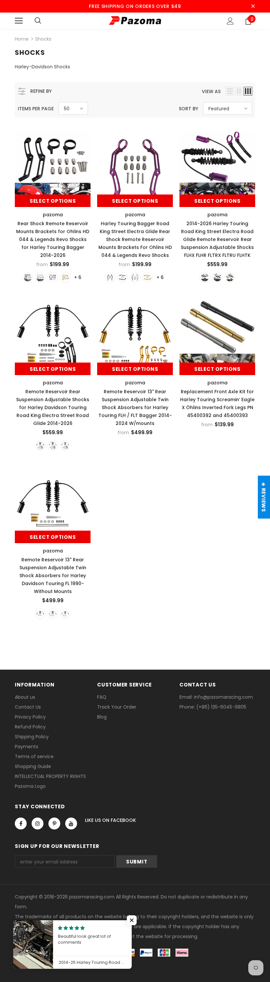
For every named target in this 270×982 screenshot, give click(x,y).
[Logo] (135, 20)
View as (211, 91)
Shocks (43, 39)
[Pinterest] (54, 823)
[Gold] (65, 277)
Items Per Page (36, 108)
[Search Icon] (38, 21)
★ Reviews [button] (263, 497)
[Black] (28, 277)
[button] (132, 920)
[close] (253, 6)
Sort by (188, 108)
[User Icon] (230, 21)
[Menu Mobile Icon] (19, 21)
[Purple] (53, 277)
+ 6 (77, 277)
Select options (53, 200)
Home (22, 39)
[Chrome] (40, 277)
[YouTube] (71, 823)
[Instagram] (37, 823)
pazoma (53, 214)
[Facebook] (21, 823)
